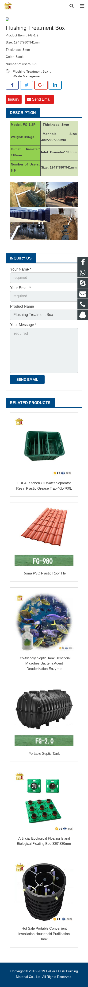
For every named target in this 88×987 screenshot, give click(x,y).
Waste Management (27, 76)
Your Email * (20, 288)
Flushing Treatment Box (30, 71)
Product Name (22, 306)
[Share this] (12, 85)
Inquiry (13, 99)
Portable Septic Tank (44, 753)
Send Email (41, 99)
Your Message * (23, 325)
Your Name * (20, 269)
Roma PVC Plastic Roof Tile (44, 573)
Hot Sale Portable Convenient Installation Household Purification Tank (44, 933)
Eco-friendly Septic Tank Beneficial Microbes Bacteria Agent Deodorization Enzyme (44, 663)
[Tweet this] (26, 85)
